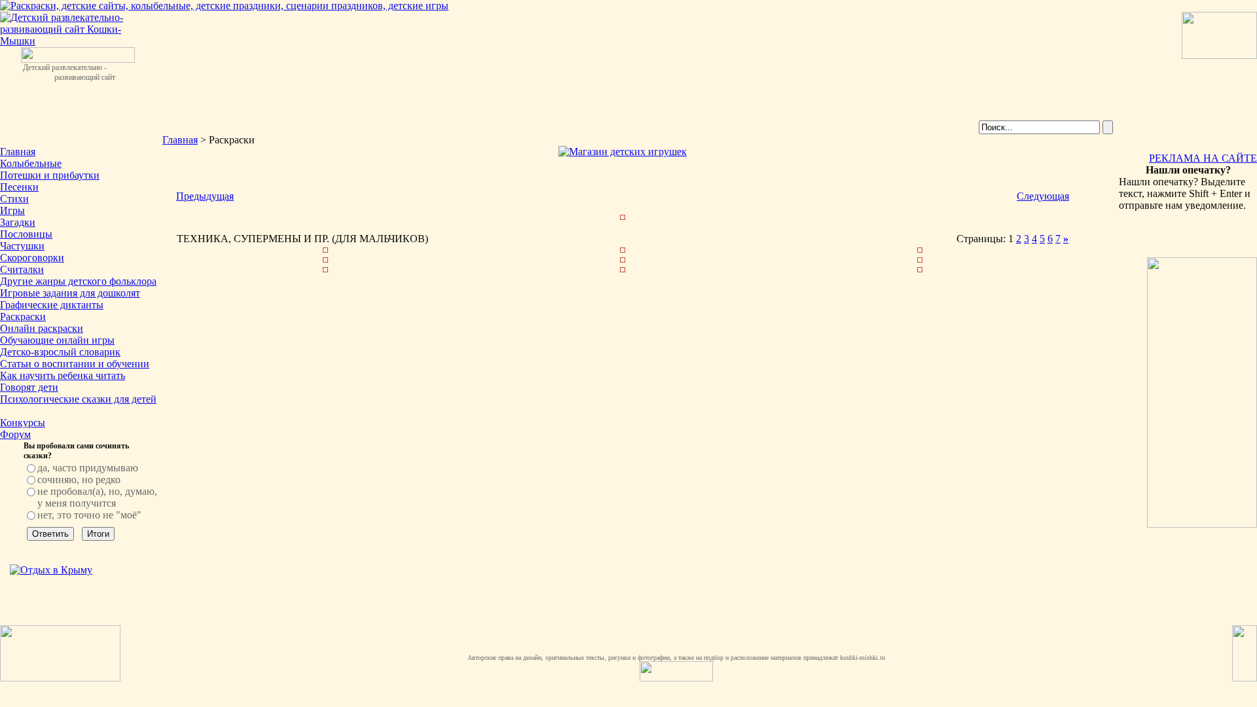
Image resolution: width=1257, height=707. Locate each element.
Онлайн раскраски (41, 328)
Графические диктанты (51, 304)
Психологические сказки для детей (78, 399)
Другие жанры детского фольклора (78, 281)
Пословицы (26, 234)
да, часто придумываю (87, 467)
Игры (12, 210)
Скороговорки (32, 257)
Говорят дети (29, 387)
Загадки (17, 222)
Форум (15, 434)
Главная (17, 151)
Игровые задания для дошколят (70, 293)
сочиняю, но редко (78, 479)
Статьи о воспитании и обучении (74, 363)
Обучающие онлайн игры (57, 340)
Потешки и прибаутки (50, 175)
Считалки (22, 269)
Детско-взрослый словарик (60, 351)
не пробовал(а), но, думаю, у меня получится (97, 497)
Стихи (14, 198)
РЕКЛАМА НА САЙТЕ (1203, 158)
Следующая (1043, 196)
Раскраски (23, 316)
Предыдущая (205, 196)
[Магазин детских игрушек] (622, 151)
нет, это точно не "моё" (89, 514)
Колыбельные (31, 163)
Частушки (22, 245)
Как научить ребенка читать (62, 375)
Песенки (19, 186)
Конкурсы (22, 422)
